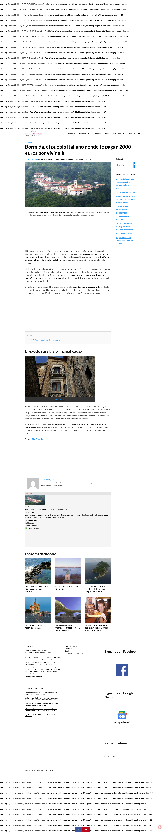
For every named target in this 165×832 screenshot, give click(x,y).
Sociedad (82, 133)
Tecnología (97, 133)
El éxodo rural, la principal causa (45, 340)
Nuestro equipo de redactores (37, 650)
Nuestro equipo (71, 646)
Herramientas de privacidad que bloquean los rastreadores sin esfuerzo (123, 212)
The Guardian (60, 400)
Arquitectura (71, 133)
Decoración (116, 133)
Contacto (68, 649)
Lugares (28, 142)
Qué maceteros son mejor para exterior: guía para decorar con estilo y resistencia (41, 709)
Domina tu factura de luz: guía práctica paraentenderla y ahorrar (41, 693)
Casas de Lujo (109, 757)
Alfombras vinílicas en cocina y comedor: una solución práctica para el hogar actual (42, 698)
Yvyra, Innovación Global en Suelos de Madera (124, 240)
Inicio (27, 159)
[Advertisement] (68, 233)
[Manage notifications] (160, 827)
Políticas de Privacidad (74, 653)
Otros (129, 133)
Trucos (106, 133)
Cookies (68, 651)
